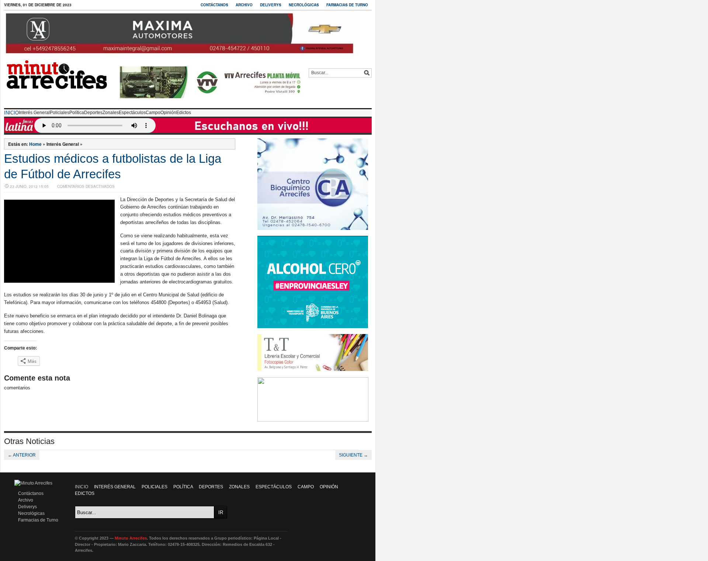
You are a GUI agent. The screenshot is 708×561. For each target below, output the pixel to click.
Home (35, 144)
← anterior (22, 455)
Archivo (244, 4)
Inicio (11, 113)
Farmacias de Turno (347, 4)
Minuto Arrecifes (131, 538)
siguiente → (353, 455)
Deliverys (270, 4)
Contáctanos (214, 4)
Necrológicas (304, 4)
